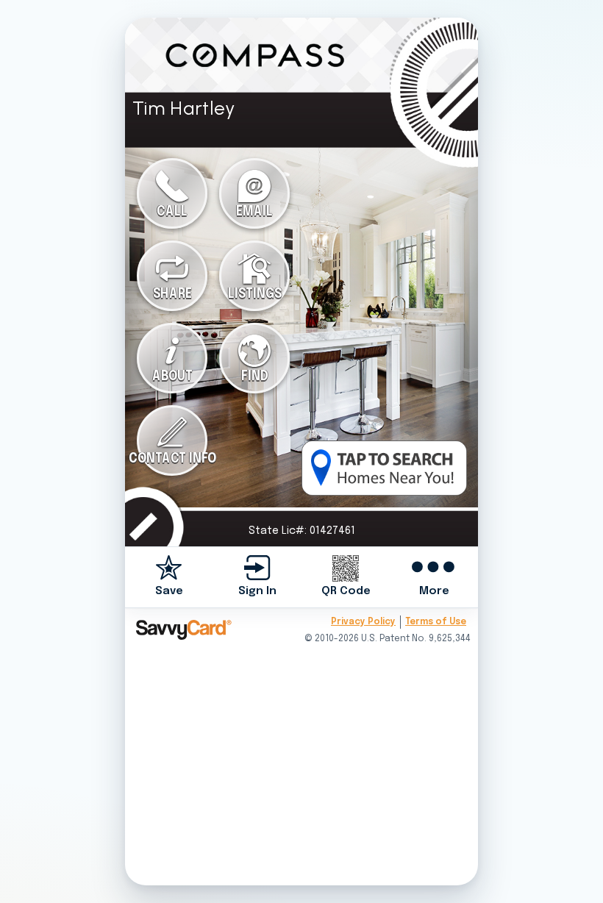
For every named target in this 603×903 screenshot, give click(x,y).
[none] (169, 577)
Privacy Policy (363, 622)
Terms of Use (435, 622)
